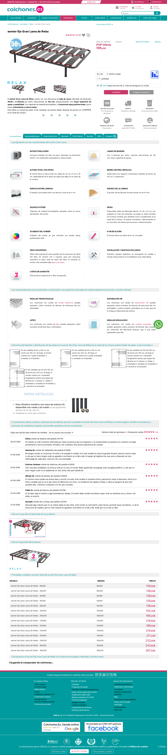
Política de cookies (139, 746)
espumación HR (141, 302)
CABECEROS (100, 18)
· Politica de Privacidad (121, 702)
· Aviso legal (117, 704)
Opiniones (64, 136)
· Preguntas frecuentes (79, 687)
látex (57, 324)
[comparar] (88, 36)
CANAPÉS (31, 18)
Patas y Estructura (50, 136)
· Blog (115, 697)
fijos (31, 24)
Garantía (90, 136)
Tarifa (99, 136)
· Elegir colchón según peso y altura (84, 692)
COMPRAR (116, 92)
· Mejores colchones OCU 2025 (82, 697)
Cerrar (162, 746)
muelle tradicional (65, 302)
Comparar (109, 136)
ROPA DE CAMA (150, 18)
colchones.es (13, 24)
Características (15, 136)
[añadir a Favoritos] (84, 35)
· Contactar (75, 684)
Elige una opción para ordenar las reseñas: (29, 432)
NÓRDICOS (131, 18)
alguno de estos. (58, 262)
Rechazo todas (58, 751)
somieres (24, 24)
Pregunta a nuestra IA (141, 92)
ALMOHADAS (115, 18)
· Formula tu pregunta (79, 700)
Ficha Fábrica (78, 136)
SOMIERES (68, 18)
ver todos (102, 24)
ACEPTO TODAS (79, 751)
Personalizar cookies (102, 751)
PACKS (84, 18)
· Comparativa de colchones (81, 707)
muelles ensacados (143, 324)
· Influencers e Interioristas (123, 686)
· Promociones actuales (42, 704)
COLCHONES (15, 18)
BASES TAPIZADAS (50, 18)
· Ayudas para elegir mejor (80, 694)
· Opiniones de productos (80, 710)
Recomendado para (32, 136)
